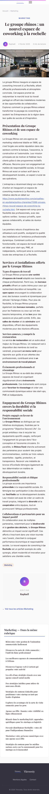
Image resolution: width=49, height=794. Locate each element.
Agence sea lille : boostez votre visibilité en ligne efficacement (24, 712)
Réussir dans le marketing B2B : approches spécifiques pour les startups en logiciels (24, 720)
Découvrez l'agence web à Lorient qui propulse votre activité (22, 668)
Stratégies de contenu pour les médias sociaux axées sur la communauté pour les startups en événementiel (24, 747)
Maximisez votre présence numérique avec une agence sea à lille (24, 737)
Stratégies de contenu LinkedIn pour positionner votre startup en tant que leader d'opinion (22, 694)
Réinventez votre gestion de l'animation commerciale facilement (23, 643)
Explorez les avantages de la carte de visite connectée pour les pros (24, 704)
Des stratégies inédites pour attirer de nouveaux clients (22, 684)
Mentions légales (20, 779)
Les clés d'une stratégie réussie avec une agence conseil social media (23, 676)
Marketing (14, 11)
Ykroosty (29, 771)
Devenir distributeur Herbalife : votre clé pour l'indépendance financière (24, 729)
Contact (33, 779)
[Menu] (30, 2)
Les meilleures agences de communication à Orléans (24, 659)
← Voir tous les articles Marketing (18, 609)
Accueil (5, 11)
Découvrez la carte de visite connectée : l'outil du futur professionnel (23, 651)
